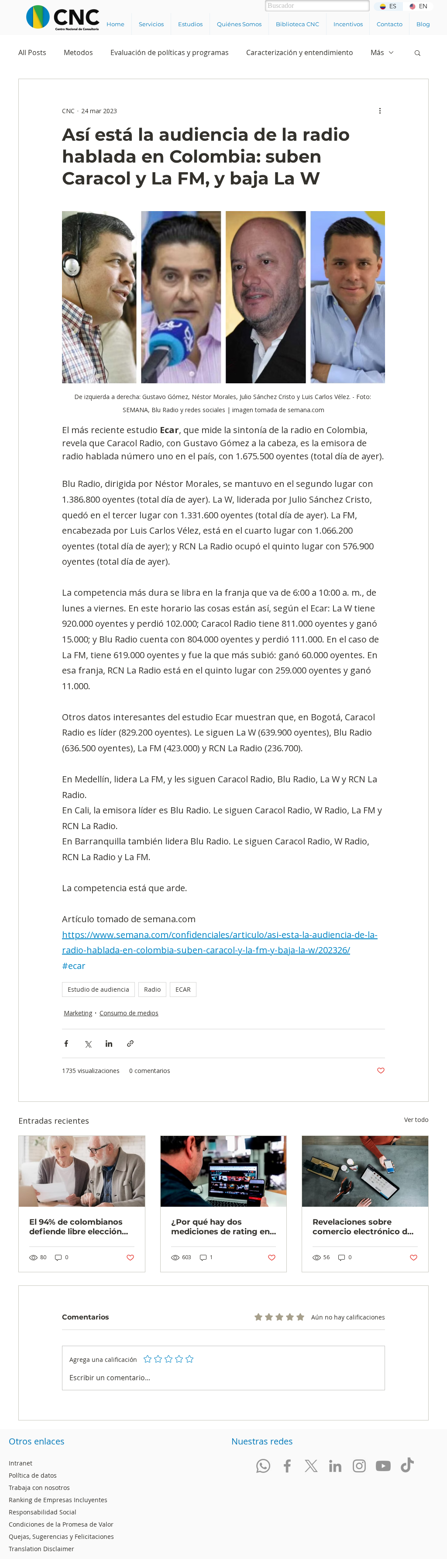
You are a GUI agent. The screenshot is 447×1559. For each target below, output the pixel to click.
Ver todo (416, 1119)
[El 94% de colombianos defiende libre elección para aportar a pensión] (82, 1171)
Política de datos (33, 1475)
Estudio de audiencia (98, 989)
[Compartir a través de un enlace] (130, 1043)
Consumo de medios (129, 1013)
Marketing (78, 1013)
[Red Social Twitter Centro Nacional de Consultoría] (311, 1466)
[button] (151, 24)
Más (377, 52)
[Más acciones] (380, 110)
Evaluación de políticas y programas (169, 52)
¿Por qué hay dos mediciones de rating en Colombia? (220, 1226)
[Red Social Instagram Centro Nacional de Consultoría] (359, 1466)
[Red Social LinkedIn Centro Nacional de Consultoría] (335, 1466)
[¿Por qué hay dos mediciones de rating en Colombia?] (224, 1171)
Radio (152, 989)
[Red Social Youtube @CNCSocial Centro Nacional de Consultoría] (383, 1466)
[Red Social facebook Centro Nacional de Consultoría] (287, 1466)
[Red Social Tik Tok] (407, 1466)
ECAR (183, 989)
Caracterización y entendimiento (299, 52)
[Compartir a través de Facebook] (66, 1043)
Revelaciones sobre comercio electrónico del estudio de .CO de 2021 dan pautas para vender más (363, 1226)
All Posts (32, 52)
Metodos (78, 52)
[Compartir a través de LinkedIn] (109, 1043)
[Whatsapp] (263, 1466)
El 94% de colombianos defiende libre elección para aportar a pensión (76, 1226)
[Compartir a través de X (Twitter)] (87, 1043)
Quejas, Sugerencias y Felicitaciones (61, 1536)
